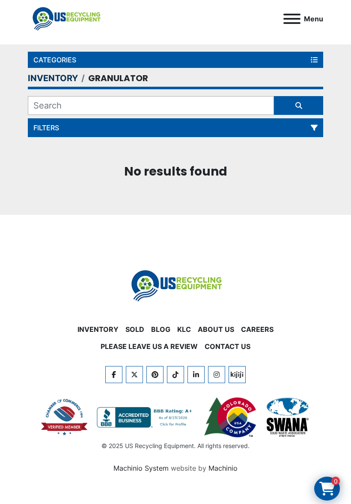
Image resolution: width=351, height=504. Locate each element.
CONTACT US (227, 346)
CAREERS (257, 329)
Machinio (223, 468)
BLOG (160, 329)
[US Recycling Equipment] (175, 285)
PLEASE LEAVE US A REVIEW (149, 346)
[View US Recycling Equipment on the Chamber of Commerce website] (65, 417)
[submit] (298, 105)
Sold (134, 329)
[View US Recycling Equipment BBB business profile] (146, 417)
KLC (184, 329)
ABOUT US (216, 329)
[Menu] (291, 19)
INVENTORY (98, 329)
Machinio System (141, 468)
